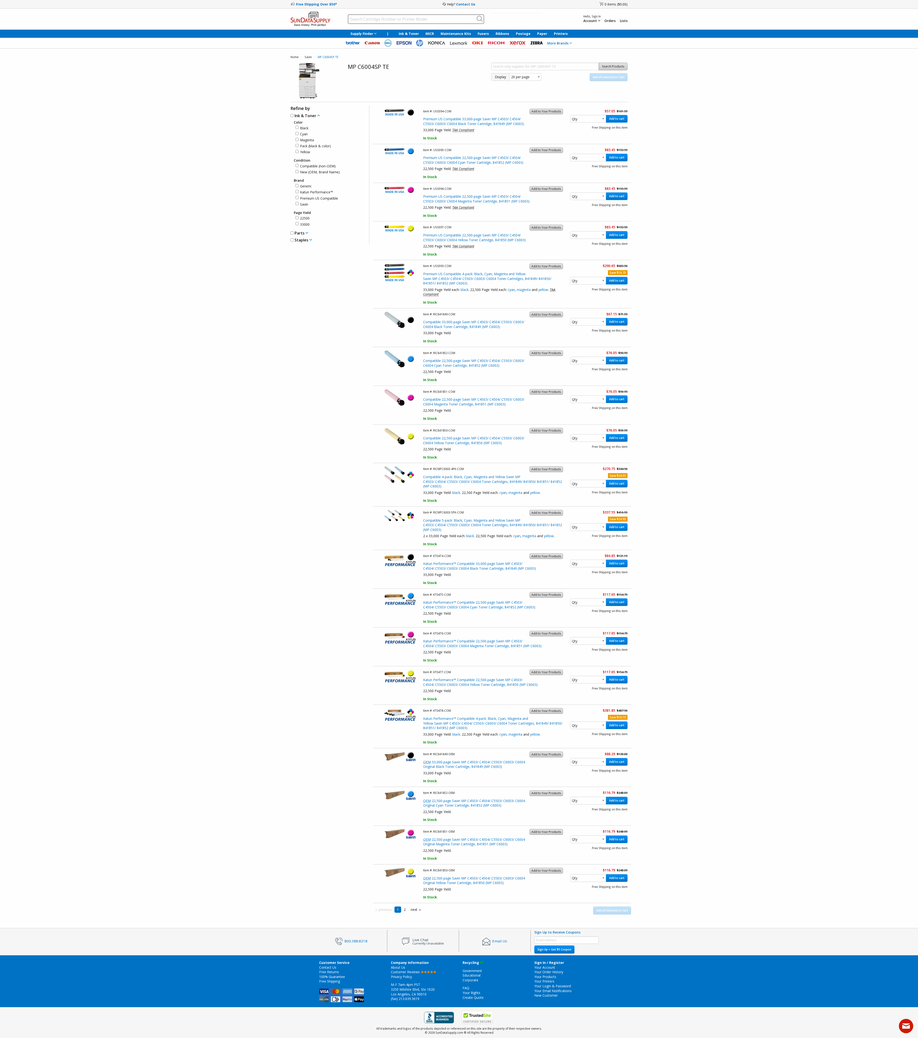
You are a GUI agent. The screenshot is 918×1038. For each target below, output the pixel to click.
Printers (561, 33)
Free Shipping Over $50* (316, 4)
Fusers (483, 33)
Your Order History (548, 972)
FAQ (466, 988)
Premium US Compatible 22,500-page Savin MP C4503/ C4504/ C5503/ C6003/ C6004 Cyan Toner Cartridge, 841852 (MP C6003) (473, 160)
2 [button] (405, 909)
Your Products (545, 976)
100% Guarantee (332, 976)
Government (472, 970)
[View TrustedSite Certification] (477, 1018)
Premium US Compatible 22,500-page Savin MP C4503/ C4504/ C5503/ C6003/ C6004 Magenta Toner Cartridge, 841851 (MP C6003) (476, 198)
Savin (308, 57)
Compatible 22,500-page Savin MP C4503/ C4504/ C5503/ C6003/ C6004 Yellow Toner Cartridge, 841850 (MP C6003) (473, 440)
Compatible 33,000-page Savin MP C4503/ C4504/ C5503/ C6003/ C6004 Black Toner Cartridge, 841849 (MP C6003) (473, 324)
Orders (610, 20)
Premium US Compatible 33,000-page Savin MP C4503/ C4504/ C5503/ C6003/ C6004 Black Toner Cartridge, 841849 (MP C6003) (473, 121)
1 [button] (398, 909)
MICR (430, 33)
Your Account (544, 967)
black (465, 289)
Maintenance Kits (456, 33)
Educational (472, 975)
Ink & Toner (409, 33)
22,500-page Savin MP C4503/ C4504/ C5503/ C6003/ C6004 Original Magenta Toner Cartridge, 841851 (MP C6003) (474, 842)
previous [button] (385, 909)
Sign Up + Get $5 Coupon (554, 949)
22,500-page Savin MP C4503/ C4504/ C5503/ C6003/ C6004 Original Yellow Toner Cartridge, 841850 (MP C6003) (474, 880)
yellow (543, 289)
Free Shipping (329, 981)
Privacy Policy (401, 976)
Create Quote (473, 997)
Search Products (613, 66)
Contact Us (465, 4)
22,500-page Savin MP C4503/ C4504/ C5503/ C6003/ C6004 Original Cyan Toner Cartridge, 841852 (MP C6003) (474, 803)
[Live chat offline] (906, 1026)
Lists (624, 20)
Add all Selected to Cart (608, 77)
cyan (511, 289)
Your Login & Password (552, 986)
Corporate (470, 980)
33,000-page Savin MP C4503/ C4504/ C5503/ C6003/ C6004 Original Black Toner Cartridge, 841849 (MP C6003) (474, 764)
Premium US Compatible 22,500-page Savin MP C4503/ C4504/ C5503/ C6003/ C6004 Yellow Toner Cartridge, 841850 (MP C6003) (474, 237)
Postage (523, 33)
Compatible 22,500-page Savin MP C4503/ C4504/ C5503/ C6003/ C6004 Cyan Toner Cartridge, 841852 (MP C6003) (473, 363)
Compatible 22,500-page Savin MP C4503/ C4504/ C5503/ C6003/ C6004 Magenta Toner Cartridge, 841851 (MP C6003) (473, 401)
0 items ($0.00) (616, 4)
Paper (542, 33)
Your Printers (544, 981)
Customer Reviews (406, 972)
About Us (398, 967)
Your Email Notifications (553, 991)
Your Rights (471, 992)
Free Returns (329, 972)
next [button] (414, 909)
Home (294, 57)
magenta (524, 289)
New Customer (546, 995)
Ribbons (502, 33)
